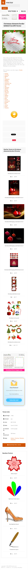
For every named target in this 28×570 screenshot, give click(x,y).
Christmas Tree (8, 83)
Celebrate (7, 92)
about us (3, 567)
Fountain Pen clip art (14, 549)
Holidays (6, 95)
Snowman (7, 81)
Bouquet (6, 102)
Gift (5, 77)
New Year (7, 91)
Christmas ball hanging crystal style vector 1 (14, 197)
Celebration (7, 79)
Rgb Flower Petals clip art (14, 498)
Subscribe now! (14, 400)
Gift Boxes (7, 87)
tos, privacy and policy (17, 567)
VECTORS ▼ (13, 11)
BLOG (23, 11)
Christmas (7, 75)
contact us (8, 567)
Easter (6, 106)
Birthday (6, 90)
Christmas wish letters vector (14, 293)
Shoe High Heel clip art (14, 524)
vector (9, 2)
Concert (6, 105)
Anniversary (7, 101)
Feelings (6, 73)
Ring (5, 103)
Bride (6, 98)
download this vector (15, 445)
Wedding (6, 80)
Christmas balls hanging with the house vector (14, 269)
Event (6, 94)
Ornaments (13, 439)
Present (6, 99)
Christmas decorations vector (14, 173)
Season (6, 96)
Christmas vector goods (14, 318)
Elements (22, 438)
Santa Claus (7, 84)
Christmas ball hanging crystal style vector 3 (14, 245)
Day (5, 86)
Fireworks (7, 107)
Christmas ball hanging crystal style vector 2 (14, 221)
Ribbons (6, 76)
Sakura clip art (14, 473)
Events (20, 70)
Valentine (7, 88)
